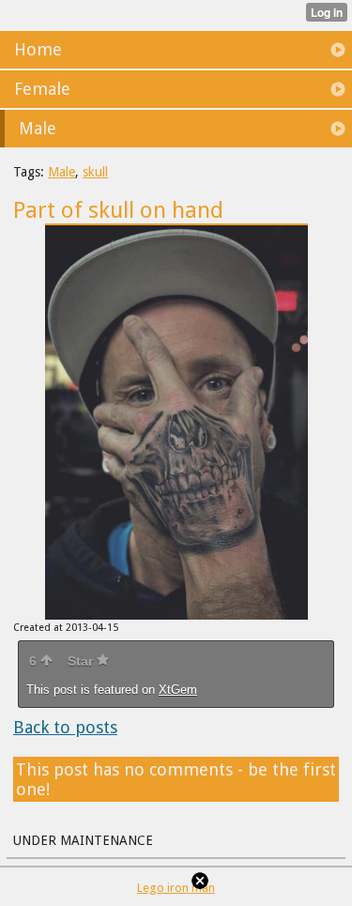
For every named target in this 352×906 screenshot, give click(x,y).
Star (82, 660)
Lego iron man (176, 888)
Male (61, 171)
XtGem (178, 690)
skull (95, 171)
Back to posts (65, 727)
